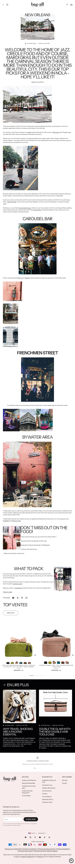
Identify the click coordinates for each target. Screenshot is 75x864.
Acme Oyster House (24, 208)
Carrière (44, 794)
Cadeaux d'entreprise (48, 788)
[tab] (15, 605)
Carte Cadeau (26, 795)
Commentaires (46, 791)
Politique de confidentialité (13, 849)
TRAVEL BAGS (7, 592)
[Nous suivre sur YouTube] (40, 837)
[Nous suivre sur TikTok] (45, 837)
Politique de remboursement (46, 849)
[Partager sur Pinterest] (22, 598)
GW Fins (20, 278)
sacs (17, 856)
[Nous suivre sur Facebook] (26, 837)
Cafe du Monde (11, 202)
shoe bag (18, 588)
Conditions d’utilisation (29, 849)
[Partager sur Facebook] (13, 598)
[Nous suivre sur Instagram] (30, 837)
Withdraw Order (47, 802)
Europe (64, 783)
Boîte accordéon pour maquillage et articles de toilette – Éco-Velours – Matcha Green (18, 666)
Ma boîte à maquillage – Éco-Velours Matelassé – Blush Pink (56, 666)
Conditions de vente (39, 851)
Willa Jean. (56, 132)
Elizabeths (6, 521)
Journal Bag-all (47, 796)
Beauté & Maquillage (28, 783)
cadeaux (40, 856)
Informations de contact (25, 851)
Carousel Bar (37, 210)
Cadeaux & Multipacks (29, 780)
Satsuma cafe (16, 521)
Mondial (64, 780)
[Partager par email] (26, 598)
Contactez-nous (47, 785)
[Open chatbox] (71, 860)
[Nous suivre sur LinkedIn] (49, 837)
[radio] (8, 662)
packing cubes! (17, 584)
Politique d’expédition (63, 849)
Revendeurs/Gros (47, 799)
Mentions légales (52, 851)
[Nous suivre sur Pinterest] (35, 837)
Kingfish (27, 278)
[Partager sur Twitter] (18, 598)
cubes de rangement (27, 856)
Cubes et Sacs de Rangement (27, 792)
